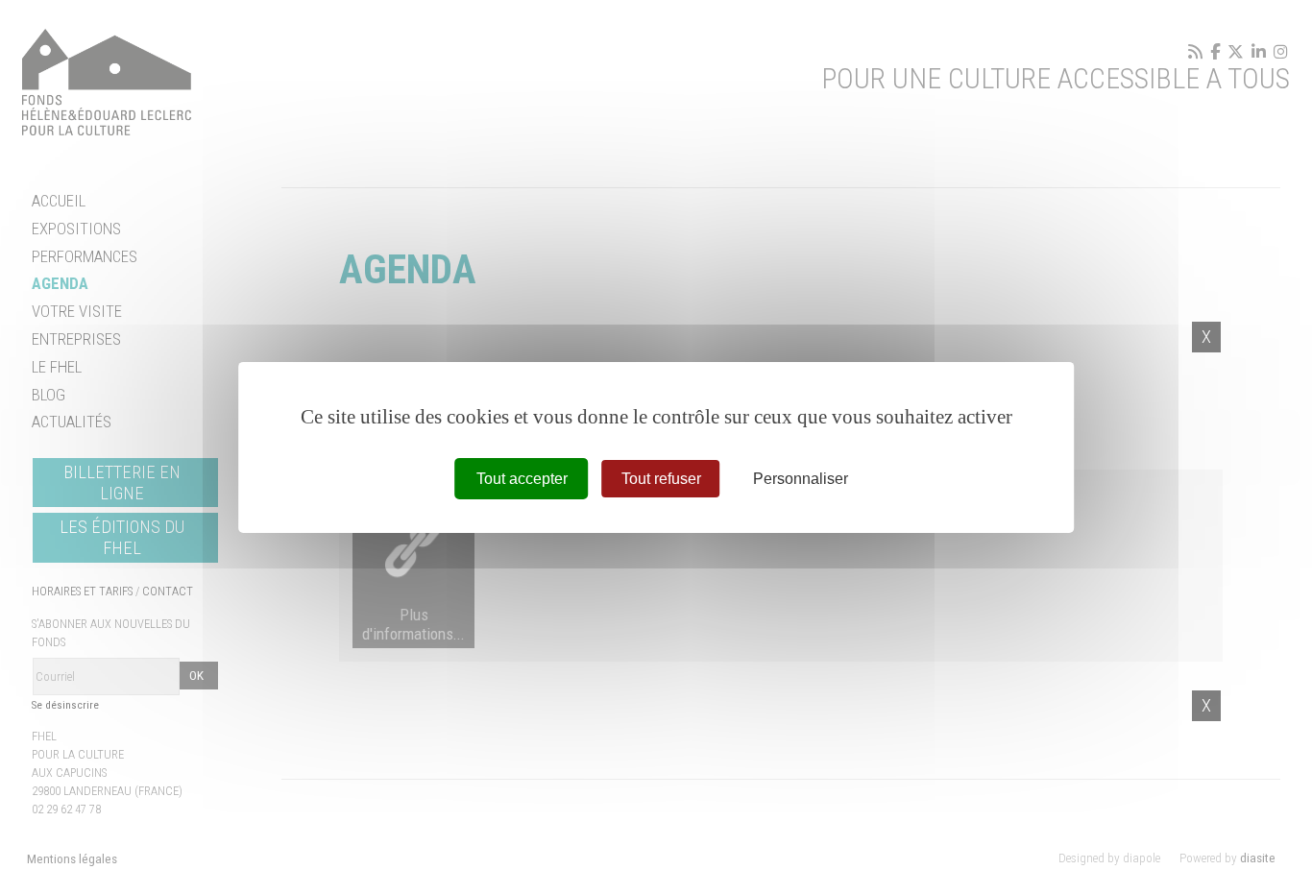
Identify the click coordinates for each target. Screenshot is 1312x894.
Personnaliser (800, 478)
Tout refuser (661, 478)
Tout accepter (522, 478)
